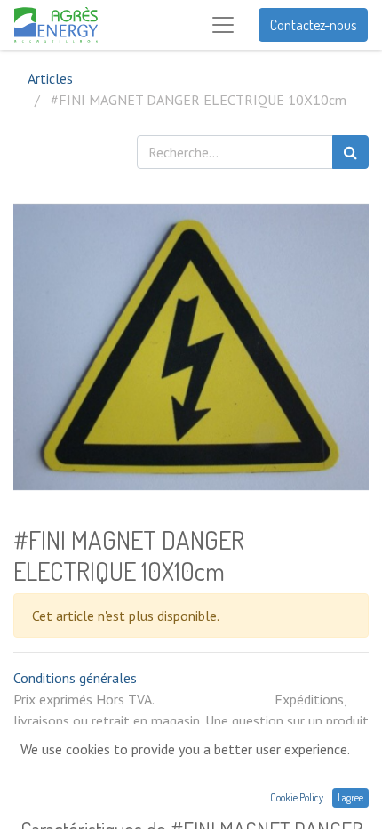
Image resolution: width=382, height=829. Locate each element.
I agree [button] (350, 797)
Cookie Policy (296, 797)
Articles (50, 78)
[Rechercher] (350, 152)
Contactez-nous (313, 25)
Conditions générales (75, 678)
